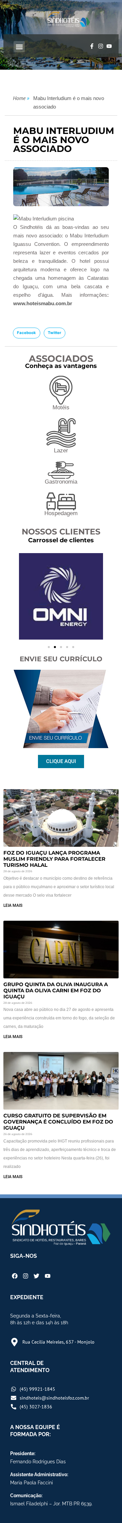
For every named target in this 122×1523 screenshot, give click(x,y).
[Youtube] (109, 46)
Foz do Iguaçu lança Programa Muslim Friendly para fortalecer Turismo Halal (54, 859)
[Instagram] (100, 46)
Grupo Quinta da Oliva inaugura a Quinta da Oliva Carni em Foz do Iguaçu (55, 990)
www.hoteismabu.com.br (42, 303)
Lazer (61, 450)
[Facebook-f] (91, 46)
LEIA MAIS (12, 905)
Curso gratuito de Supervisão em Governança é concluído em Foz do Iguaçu (58, 1121)
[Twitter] (36, 1276)
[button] (19, 46)
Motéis (61, 407)
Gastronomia (61, 482)
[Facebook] (14, 1276)
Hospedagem (61, 513)
